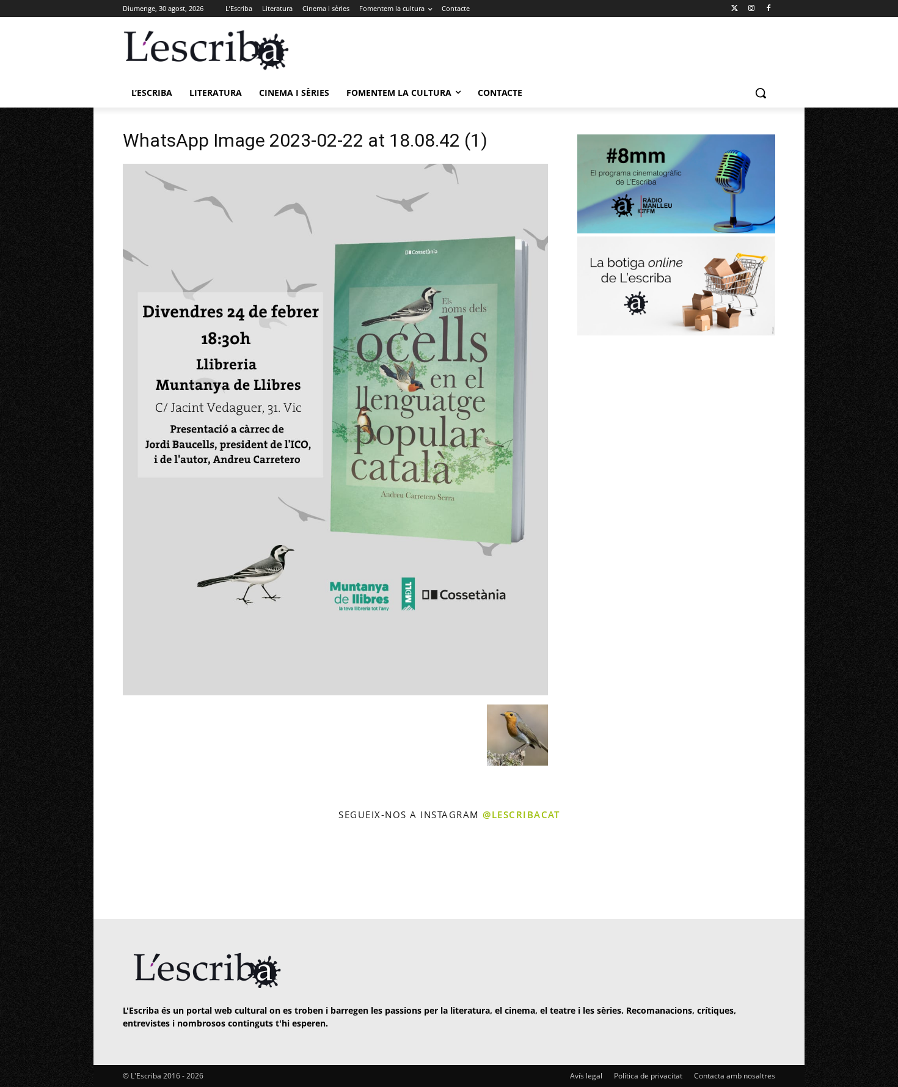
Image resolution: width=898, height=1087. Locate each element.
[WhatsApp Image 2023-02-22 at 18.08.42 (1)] (335, 692)
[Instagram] (751, 9)
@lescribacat (521, 814)
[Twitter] (735, 9)
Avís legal (586, 1076)
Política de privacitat (648, 1076)
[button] (760, 93)
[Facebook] (768, 9)
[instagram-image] (135, 871)
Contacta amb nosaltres (734, 1076)
